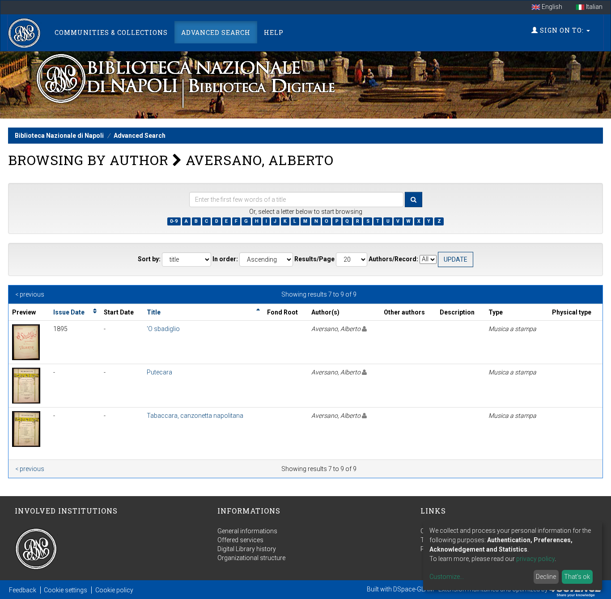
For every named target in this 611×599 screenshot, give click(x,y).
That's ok (577, 576)
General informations (247, 531)
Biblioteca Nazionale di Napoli (59, 135)
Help (274, 32)
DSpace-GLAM (413, 589)
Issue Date (69, 312)
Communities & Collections (111, 32)
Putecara (159, 372)
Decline (546, 576)
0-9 (174, 221)
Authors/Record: (393, 259)
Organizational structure (251, 557)
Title (154, 312)
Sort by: (149, 259)
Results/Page (314, 259)
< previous (29, 294)
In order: (225, 259)
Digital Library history (246, 548)
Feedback (22, 590)
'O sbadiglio (163, 328)
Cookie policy (114, 590)
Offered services (240, 540)
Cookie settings (65, 590)
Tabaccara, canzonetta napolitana (195, 415)
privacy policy (535, 558)
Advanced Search (215, 32)
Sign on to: (562, 30)
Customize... (446, 576)
